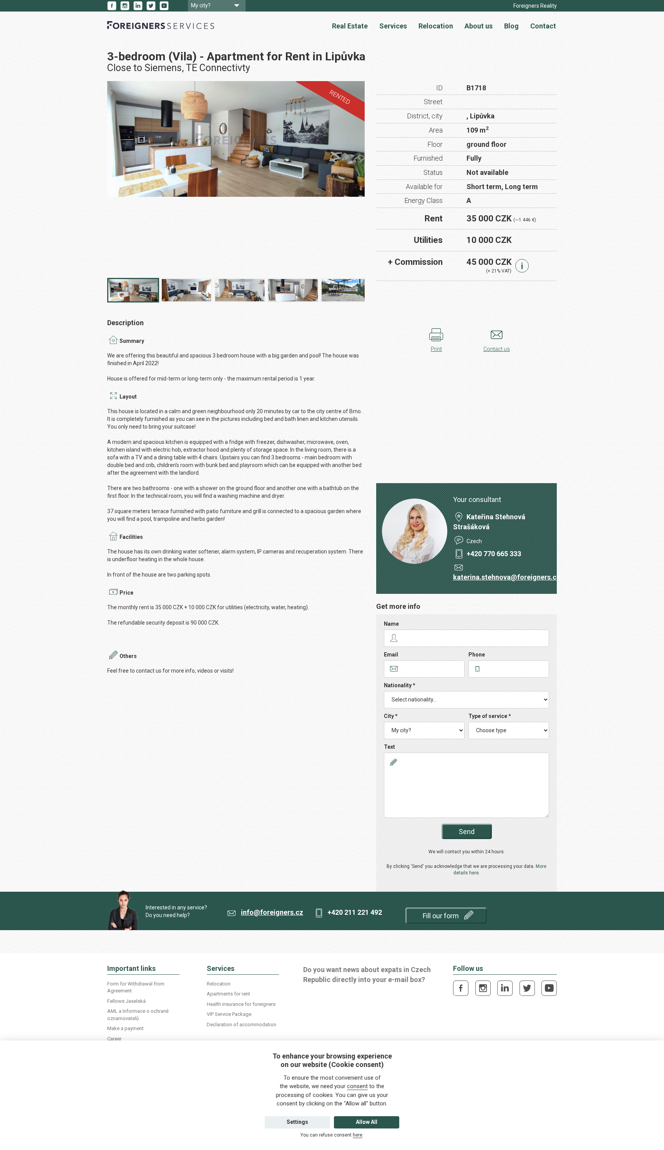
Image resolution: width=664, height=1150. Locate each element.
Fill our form (441, 916)
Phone (476, 654)
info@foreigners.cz (272, 912)
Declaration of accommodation (241, 1024)
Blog (511, 26)
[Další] (360, 291)
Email (391, 654)
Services (393, 26)
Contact (543, 26)
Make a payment (125, 1028)
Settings (297, 1122)
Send (467, 832)
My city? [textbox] (201, 5)
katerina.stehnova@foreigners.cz (506, 577)
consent (357, 1086)
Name (391, 624)
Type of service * (489, 716)
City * (391, 716)
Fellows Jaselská (126, 1001)
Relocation (435, 26)
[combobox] (217, 6)
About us (479, 26)
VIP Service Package (229, 1014)
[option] (236, 139)
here (357, 1135)
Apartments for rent (228, 994)
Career (114, 1039)
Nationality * (399, 685)
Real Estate (350, 26)
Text (389, 747)
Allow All (366, 1122)
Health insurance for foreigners (241, 1004)
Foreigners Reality (535, 6)
